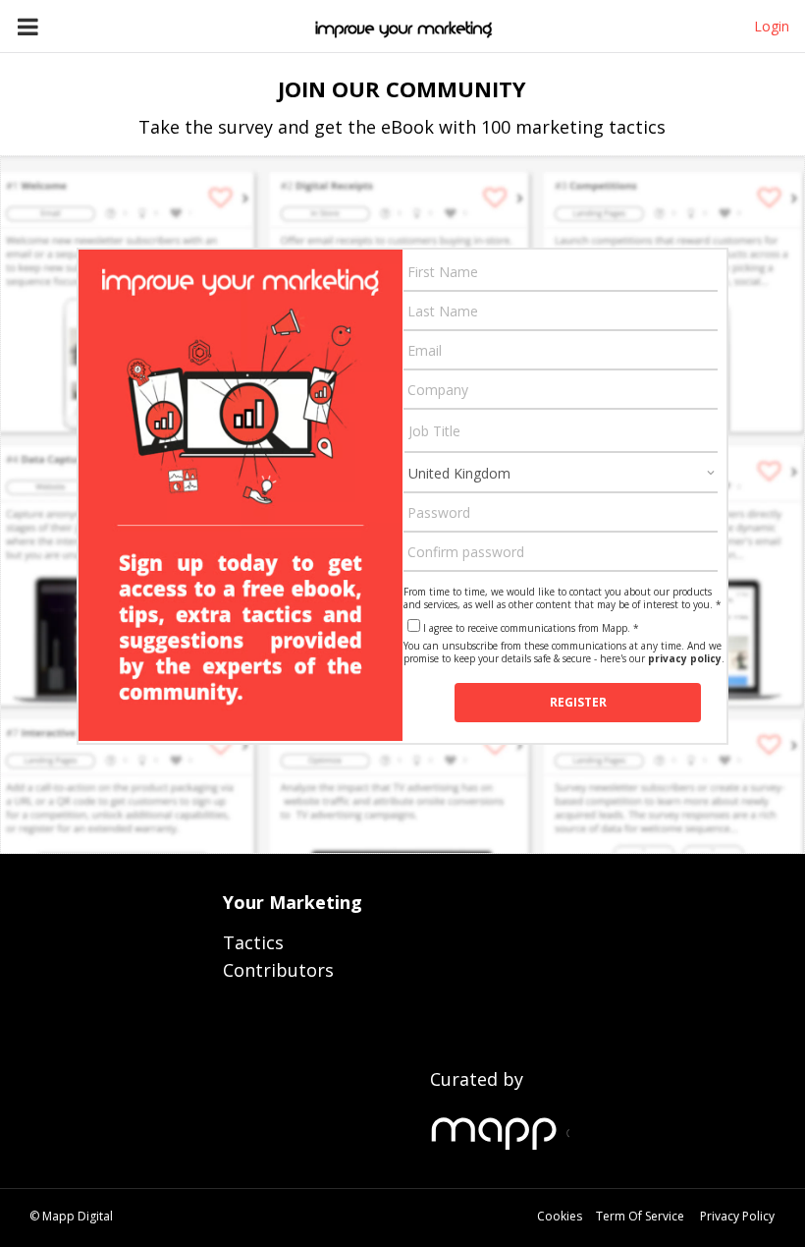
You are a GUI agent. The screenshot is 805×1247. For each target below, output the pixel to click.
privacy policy (685, 658)
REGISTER (578, 702)
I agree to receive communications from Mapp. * (531, 628)
